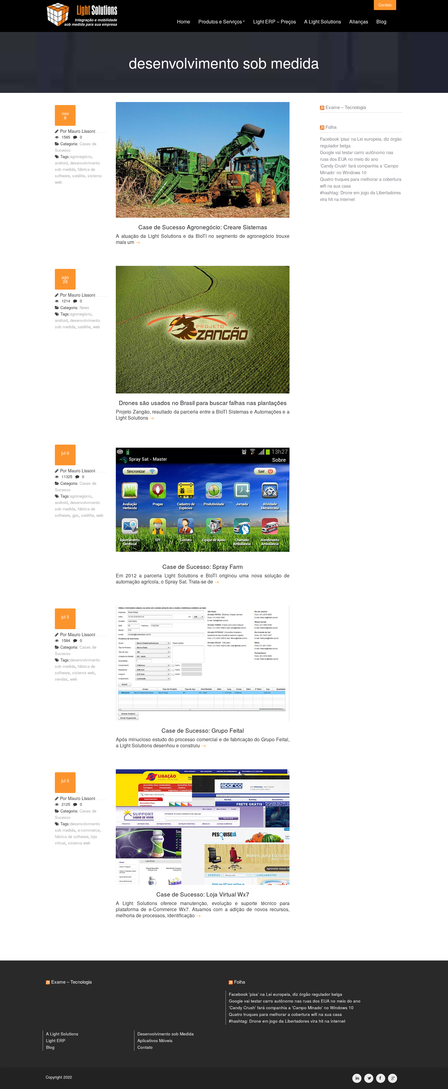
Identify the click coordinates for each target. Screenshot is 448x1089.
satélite (78, 175)
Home (183, 21)
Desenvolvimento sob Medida (165, 1034)
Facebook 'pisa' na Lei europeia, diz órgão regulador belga (285, 994)
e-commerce (89, 830)
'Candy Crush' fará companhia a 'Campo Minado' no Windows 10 (359, 168)
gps (75, 515)
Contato (385, 5)
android (61, 163)
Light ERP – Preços (274, 21)
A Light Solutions (322, 21)
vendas (61, 679)
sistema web (83, 672)
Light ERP (55, 1040)
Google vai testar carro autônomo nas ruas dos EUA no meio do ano (356, 155)
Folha (330, 127)
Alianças (358, 21)
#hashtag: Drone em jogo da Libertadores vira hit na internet (287, 1021)
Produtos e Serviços (220, 21)
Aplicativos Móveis (154, 1040)
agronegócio (80, 156)
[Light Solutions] (82, 17)
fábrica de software (71, 836)
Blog (381, 21)
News (84, 307)
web (96, 327)
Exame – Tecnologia (345, 107)
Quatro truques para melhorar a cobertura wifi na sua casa (285, 1014)
